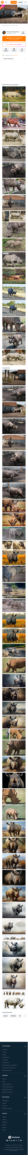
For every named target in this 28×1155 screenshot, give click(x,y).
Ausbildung (5, 1100)
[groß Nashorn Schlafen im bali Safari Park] (13, 680)
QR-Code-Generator (7, 1111)
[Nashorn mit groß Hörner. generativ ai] (13, 805)
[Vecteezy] (2, 2)
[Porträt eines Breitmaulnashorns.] (13, 603)
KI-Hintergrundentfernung (8, 1108)
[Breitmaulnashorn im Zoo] (13, 147)
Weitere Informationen (8, 58)
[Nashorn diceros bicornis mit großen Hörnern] (13, 195)
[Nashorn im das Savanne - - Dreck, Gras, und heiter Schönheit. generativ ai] (13, 526)
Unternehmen (5, 1098)
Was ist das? (15, 55)
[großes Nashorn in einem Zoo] (13, 93)
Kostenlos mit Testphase (14, 38)
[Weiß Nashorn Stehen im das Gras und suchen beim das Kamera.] (13, 587)
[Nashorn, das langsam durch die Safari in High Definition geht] (7, 565)
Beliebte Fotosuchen (7, 1130)
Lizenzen (4, 1119)
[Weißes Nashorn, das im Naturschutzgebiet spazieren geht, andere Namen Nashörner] (13, 130)
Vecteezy (4, 1093)
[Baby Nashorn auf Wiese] (13, 854)
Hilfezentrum (5, 1141)
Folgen (23, 33)
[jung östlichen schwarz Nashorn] (13, 345)
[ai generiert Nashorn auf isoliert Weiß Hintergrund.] (13, 1043)
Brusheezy (4, 1090)
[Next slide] (22, 1056)
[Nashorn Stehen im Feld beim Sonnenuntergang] (13, 649)
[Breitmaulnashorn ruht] (13, 163)
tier (20, 1056)
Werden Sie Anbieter (7, 1149)
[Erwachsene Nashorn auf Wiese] (13, 695)
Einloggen (20, 2)
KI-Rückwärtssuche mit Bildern (9, 1106)
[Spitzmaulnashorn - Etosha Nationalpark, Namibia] (13, 313)
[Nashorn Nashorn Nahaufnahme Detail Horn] (5, 225)
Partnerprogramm (6, 1125)
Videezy (4, 1095)
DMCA (3, 1122)
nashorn (5, 1056)
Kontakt (4, 1144)
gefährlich (13, 1056)
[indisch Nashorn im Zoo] (13, 179)
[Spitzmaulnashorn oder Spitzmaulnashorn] (13, 280)
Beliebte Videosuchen (7, 1132)
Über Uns (4, 1146)
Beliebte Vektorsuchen (7, 1127)
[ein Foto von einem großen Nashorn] (13, 554)
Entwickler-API (5, 1103)
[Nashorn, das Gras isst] (5, 764)
